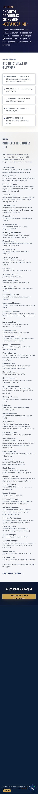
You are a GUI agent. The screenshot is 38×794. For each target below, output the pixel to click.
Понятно (7, 790)
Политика (24, 788)
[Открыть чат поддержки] (32, 788)
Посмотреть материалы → (12, 573)
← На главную (7, 7)
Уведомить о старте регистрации (19, 596)
